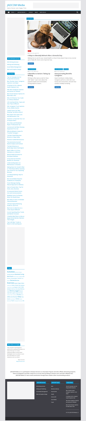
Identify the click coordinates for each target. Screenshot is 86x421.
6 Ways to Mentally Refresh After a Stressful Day (45, 55)
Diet (18, 280)
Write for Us (43, 12)
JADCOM (37, 53)
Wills (23, 300)
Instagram (16, 287)
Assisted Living (19, 274)
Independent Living (10, 287)
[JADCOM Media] (8, 12)
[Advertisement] (56, 5)
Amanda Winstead (10, 274)
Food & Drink (54, 391)
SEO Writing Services (12, 62)
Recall (22, 294)
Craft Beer (19, 278)
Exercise (10, 283)
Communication (14, 278)
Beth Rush (10, 276)
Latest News (66, 69)
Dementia (13, 280)
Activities (11, 272)
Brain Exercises (15, 276)
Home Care (17, 285)
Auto (52, 386)
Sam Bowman (14, 297)
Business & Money (55, 388)
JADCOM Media (16, 5)
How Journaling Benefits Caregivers (63, 74)
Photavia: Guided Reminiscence (15, 139)
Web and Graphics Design (14, 69)
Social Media (54, 399)
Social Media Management (14, 67)
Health (52, 394)
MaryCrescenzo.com (20, 361)
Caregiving (20, 276)
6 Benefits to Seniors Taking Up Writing (39, 74)
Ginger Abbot (21, 283)
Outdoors (8, 294)
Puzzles (19, 294)
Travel (12, 300)
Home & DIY (53, 397)
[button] (15, 12)
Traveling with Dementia (18, 300)
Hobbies (13, 285)
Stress (17, 299)
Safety (9, 297)
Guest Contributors (32, 69)
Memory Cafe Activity (16, 289)
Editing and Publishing (13, 64)
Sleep (19, 297)
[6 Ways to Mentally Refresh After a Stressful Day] (53, 35)
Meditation (9, 289)
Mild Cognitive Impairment (15, 292)
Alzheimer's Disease (18, 272)
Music (22, 292)
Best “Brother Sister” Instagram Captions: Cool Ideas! (71, 392)
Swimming (9, 300)
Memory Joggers (15, 291)
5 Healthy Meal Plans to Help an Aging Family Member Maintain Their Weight (15, 218)
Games (15, 283)
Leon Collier (21, 287)
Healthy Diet (9, 285)
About (36, 12)
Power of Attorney (14, 294)
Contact (31, 12)
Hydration (23, 285)
